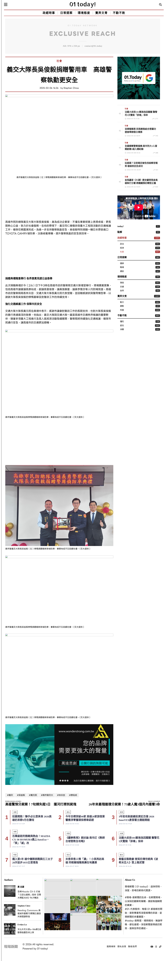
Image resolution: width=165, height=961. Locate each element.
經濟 (122, 248)
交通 (122, 286)
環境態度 (122, 276)
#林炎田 (61, 795)
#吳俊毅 (21, 795)
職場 (122, 267)
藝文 (122, 302)
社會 (59, 61)
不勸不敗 (122, 315)
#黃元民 (33, 795)
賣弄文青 (122, 296)
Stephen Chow (71, 88)
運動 (122, 306)
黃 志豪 (21, 887)
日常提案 (122, 257)
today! (120, 226)
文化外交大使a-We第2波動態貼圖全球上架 (29, 931)
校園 (122, 310)
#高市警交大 (47, 795)
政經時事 (122, 238)
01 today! (42, 948)
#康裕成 (73, 795)
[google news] (138, 78)
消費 (122, 329)
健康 (122, 263)
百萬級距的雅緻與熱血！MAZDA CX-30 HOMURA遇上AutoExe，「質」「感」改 (31, 839)
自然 (122, 290)
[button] (160, 4)
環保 (122, 282)
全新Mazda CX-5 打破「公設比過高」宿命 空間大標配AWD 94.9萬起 (29, 894)
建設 (122, 271)
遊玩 (122, 325)
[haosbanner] (59, 754)
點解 (119, 232)
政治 (122, 244)
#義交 (10, 795)
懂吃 (122, 321)
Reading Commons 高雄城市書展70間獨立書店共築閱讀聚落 (29, 913)
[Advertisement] (59, 200)
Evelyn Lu (22, 924)
